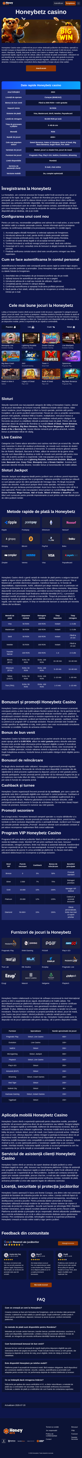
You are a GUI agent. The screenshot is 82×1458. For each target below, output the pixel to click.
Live (29, 327)
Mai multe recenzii (41, 1285)
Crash (49, 327)
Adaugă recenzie (68, 1243)
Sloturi (69, 327)
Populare (9, 327)
